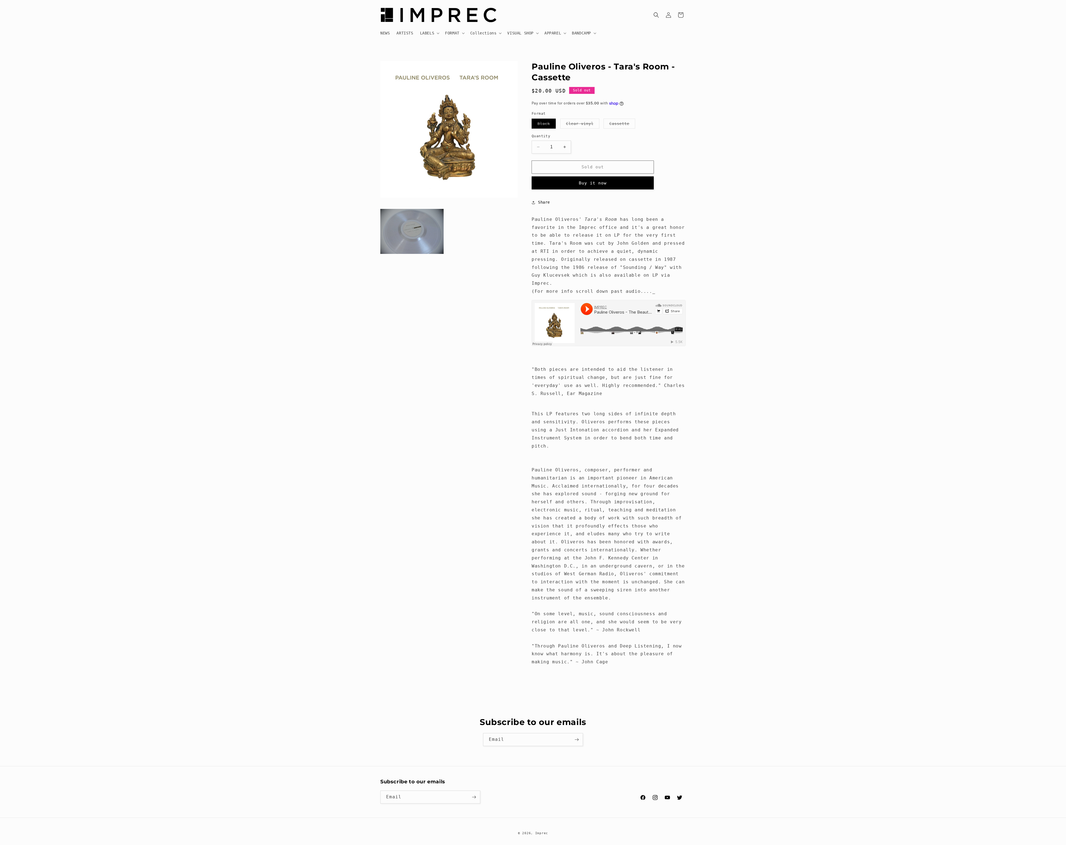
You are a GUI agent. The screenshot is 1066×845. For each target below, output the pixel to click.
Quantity (541, 136)
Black (546, 125)
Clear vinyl (582, 125)
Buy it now (593, 183)
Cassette (622, 125)
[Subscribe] (576, 739)
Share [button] (544, 202)
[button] (429, 33)
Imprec (541, 833)
